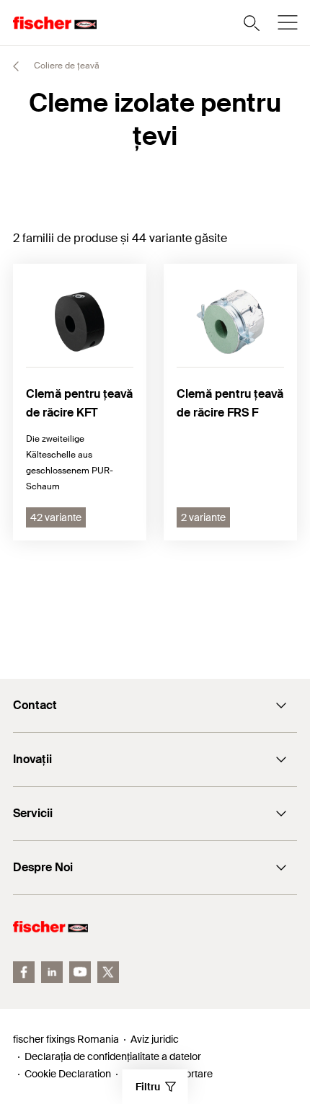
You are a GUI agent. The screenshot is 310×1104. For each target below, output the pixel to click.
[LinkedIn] (52, 972)
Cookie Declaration (68, 1073)
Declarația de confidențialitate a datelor (113, 1056)
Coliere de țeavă (65, 65)
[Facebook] (24, 972)
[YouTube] (80, 972)
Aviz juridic (154, 1039)
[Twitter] (108, 972)
